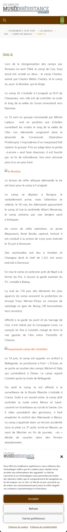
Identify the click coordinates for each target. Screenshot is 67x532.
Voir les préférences (33, 518)
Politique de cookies (18, 527)
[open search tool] (4, 20)
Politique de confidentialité (43, 527)
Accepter (33, 498)
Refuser (33, 508)
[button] (61, 456)
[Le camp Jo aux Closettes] (26, 349)
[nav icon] (62, 20)
